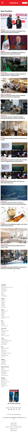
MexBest (3, 378)
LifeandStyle (4, 295)
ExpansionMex (17, 409)
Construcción (4, 339)
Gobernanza (4, 350)
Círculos (3, 313)
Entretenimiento (5, 330)
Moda (2, 314)
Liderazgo (3, 361)
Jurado (2, 386)
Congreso (3, 302)
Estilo (2, 329)
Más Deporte (4, 372)
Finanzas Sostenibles (6, 353)
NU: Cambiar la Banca (14, 403)
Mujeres (3, 294)
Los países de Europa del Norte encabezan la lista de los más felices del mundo (13, 267)
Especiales (3, 364)
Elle (2, 320)
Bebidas (3, 380)
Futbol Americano (5, 370)
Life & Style (3, 328)
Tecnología (4, 290)
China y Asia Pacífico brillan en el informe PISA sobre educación (12, 182)
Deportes (3, 331)
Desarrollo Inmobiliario (6, 94)
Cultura (3, 318)
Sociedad (3, 307)
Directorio (13, 430)
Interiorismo (4, 344)
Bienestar (3, 384)
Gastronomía (4, 379)
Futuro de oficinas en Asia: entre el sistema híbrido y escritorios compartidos (13, 96)
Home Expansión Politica (7, 287)
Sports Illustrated (5, 366)
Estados (3, 304)
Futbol (2, 368)
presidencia (3, 29)
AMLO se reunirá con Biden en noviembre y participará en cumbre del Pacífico (13, 53)
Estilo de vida (4, 325)
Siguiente (14, 271)
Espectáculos (4, 310)
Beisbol (3, 369)
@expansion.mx (14, 409)
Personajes (4, 382)
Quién (2, 309)
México (3, 300)
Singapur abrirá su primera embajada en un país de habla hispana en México (13, 31)
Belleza (3, 315)
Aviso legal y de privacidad (14, 426)
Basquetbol (4, 371)
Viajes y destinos (5, 381)
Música (3, 334)
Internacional (4, 72)
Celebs (3, 324)
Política (3, 298)
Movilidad (3, 351)
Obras (2, 292)
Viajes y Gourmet (4, 244)
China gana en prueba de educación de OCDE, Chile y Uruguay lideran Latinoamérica (14, 160)
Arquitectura (4, 343)
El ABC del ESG (4, 355)
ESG (2, 293)
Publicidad (14, 423)
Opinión (3, 305)
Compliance (13, 425)
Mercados (3, 222)
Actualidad (3, 360)
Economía (3, 137)
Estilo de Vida (4, 385)
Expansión (3, 284)
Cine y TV (3, 333)
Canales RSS (13, 428)
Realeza (3, 312)
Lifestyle (3, 374)
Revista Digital (25, 2)
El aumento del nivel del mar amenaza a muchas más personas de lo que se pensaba (13, 203)
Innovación (3, 354)
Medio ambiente (5, 348)
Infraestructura (4, 341)
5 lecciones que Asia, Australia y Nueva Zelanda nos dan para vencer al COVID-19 (13, 117)
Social (2, 349)
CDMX (2, 303)
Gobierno (3, 299)
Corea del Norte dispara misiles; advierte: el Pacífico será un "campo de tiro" (13, 74)
